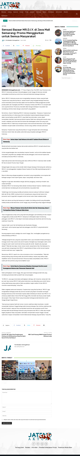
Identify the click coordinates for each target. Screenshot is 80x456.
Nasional (65, 38)
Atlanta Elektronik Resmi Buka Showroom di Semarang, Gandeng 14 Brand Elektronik (43, 376)
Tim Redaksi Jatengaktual (12, 40)
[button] (77, 14)
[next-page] (5, 383)
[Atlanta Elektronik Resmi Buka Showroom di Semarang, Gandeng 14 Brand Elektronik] (43, 370)
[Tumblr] (42, 443)
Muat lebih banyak (66, 78)
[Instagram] (37, 443)
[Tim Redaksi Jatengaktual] (3, 40)
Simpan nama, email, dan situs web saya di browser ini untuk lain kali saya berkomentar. (25, 419)
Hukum (64, 57)
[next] (76, 21)
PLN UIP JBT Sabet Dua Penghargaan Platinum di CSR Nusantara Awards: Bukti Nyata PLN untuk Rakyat (14, 336)
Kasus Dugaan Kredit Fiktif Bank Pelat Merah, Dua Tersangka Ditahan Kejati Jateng (30, 20)
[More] (44, 325)
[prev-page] (3, 383)
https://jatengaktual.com (19, 346)
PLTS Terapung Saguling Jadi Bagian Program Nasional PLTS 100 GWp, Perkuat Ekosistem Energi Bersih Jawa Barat (26, 375)
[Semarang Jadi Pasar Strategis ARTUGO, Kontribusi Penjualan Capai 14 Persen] (10, 370)
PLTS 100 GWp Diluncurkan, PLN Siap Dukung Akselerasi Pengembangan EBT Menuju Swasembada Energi (69, 71)
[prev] (73, 21)
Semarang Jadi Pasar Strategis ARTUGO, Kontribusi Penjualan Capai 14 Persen (10, 376)
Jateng (4, 26)
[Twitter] (46, 443)
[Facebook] (33, 443)
